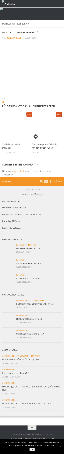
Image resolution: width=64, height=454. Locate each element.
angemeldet (18, 171)
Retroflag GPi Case (11, 221)
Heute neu (31, 245)
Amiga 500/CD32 (9, 356)
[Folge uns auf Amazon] (41, 181)
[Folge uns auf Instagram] (55, 181)
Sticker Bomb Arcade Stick (28, 263)
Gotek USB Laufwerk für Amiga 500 (21, 359)
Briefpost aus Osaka (11, 228)
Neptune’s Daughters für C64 (29, 319)
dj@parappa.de (14, 38)
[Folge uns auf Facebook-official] (50, 181)
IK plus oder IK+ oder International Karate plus (26, 403)
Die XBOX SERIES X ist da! (14, 207)
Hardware (20, 245)
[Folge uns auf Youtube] (45, 181)
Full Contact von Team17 (15, 373)
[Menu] (60, 3)
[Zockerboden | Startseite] (10, 3)
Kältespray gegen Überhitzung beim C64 (35, 304)
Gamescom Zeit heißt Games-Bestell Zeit (21, 214)
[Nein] (60, 446)
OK (32, 449)
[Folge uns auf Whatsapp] (60, 181)
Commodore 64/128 (24, 300)
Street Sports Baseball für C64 (30, 334)
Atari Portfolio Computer (27, 278)
